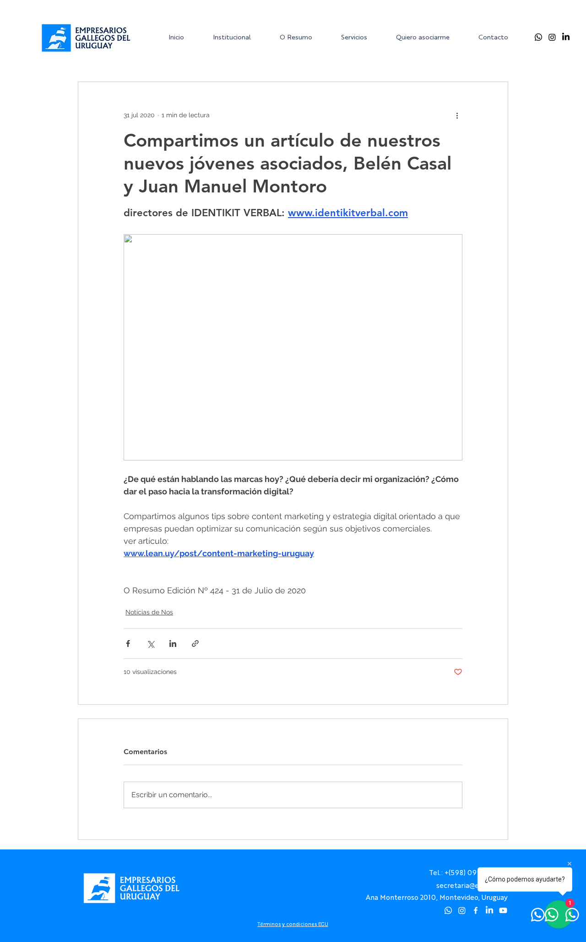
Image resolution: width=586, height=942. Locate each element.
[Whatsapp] (538, 37)
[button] (239, 37)
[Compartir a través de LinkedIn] (172, 643)
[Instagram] (552, 37)
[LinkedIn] (565, 37)
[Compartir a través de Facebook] (128, 643)
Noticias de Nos (149, 612)
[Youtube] (503, 910)
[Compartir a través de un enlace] (195, 643)
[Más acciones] (456, 115)
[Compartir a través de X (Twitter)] (150, 643)
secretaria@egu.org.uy (472, 885)
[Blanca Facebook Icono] (475, 910)
